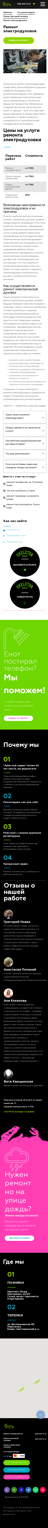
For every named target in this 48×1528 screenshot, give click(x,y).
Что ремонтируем (11, 1452)
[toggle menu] (42, 4)
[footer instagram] (14, 1490)
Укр (10, 1456)
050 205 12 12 (40, 1439)
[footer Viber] (7, 1490)
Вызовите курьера (19, 1238)
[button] (36, 1381)
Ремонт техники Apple (13, 1434)
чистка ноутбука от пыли (21, 491)
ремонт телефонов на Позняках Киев (25, 484)
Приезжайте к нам (16, 536)
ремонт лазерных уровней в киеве (23, 497)
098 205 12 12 (24, 4)
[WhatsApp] (36, 1490)
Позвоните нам (14, 542)
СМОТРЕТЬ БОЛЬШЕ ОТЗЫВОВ (19, 1112)
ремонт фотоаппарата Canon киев (23, 506)
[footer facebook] (21, 1490)
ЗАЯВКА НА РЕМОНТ (19, 40)
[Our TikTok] (43, 1490)
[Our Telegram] (28, 1490)
